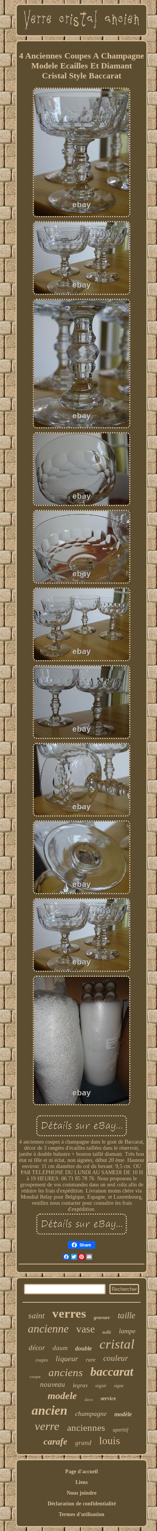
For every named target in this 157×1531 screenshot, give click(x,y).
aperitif (120, 1430)
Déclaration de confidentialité (82, 1504)
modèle (123, 1414)
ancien (49, 1410)
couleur (115, 1358)
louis (109, 1440)
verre (47, 1426)
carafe (55, 1441)
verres (69, 1313)
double (83, 1348)
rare (91, 1360)
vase (85, 1329)
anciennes (86, 1427)
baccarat (111, 1371)
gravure (102, 1317)
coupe (35, 1377)
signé (100, 1385)
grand (83, 1442)
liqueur (67, 1358)
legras (80, 1385)
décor (37, 1348)
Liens (81, 1482)
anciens (65, 1372)
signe (118, 1385)
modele (62, 1395)
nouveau (52, 1384)
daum (60, 1348)
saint (36, 1315)
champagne (91, 1413)
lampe (127, 1331)
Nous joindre (81, 1493)
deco (89, 1399)
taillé (107, 1332)
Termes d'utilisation (81, 1514)
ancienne (48, 1328)
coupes (41, 1360)
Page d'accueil (81, 1471)
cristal (117, 1344)
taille (126, 1315)
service (108, 1398)
